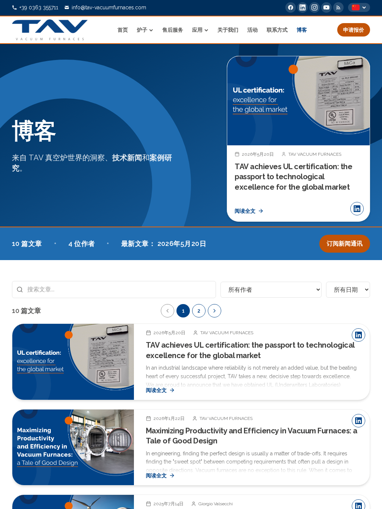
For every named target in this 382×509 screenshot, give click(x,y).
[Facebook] (290, 7)
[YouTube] (326, 7)
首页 (123, 30)
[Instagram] (314, 7)
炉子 (142, 30)
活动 (252, 30)
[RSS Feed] (338, 7)
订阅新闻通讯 (345, 243)
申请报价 (353, 30)
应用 (197, 30)
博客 (302, 30)
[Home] (50, 29)
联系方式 (277, 30)
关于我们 (227, 30)
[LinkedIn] (302, 7)
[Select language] (359, 7)
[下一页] (358, 139)
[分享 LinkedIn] (357, 208)
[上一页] (167, 310)
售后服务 (172, 30)
